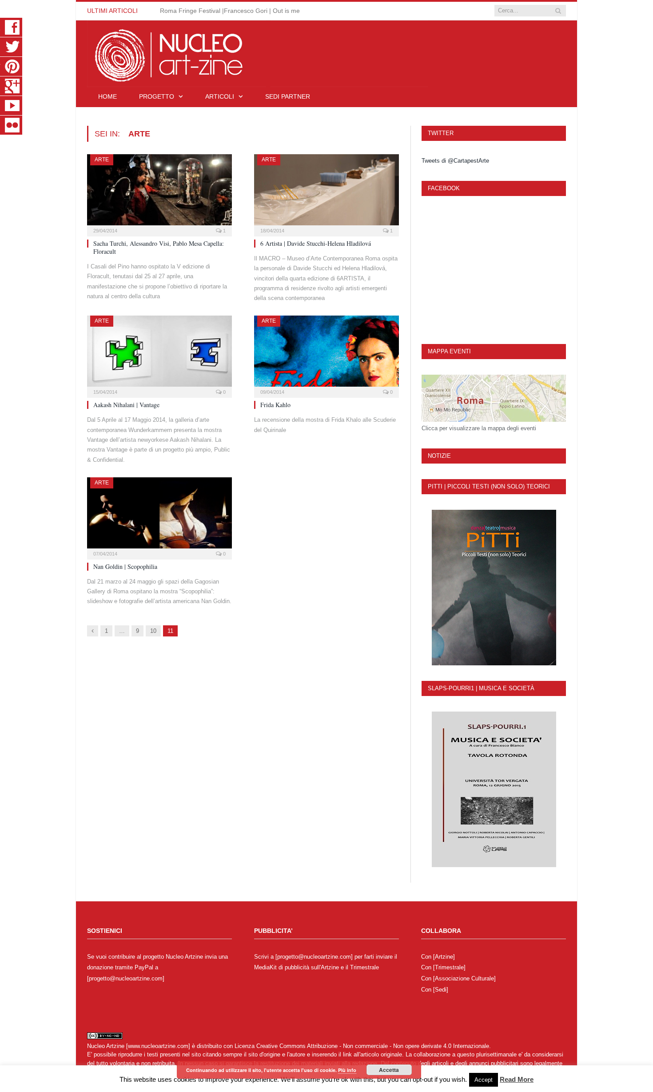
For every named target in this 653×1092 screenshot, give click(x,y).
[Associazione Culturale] (464, 978)
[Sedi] (440, 989)
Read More (517, 1079)
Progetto (156, 96)
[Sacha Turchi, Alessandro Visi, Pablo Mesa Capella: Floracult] (159, 192)
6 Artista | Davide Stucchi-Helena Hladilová (315, 243)
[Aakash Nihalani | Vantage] (159, 354)
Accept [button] (483, 1079)
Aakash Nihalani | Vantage (126, 404)
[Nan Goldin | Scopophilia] (159, 515)
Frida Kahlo (275, 404)
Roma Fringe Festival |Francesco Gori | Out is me (230, 10)
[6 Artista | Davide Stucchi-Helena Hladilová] (326, 192)
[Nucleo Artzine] (257, 53)
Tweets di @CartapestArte (455, 160)
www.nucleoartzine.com (158, 1046)
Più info (347, 1070)
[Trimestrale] (449, 967)
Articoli (219, 96)
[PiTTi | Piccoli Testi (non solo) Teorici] (494, 587)
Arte (102, 159)
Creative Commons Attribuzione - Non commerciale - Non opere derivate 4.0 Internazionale (372, 1046)
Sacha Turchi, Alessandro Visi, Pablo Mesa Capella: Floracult (158, 247)
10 (153, 631)
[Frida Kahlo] (326, 354)
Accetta (389, 1070)
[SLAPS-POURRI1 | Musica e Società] (494, 789)
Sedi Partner (287, 96)
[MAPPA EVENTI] (494, 398)
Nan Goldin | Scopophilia (125, 566)
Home (107, 96)
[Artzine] (444, 956)
